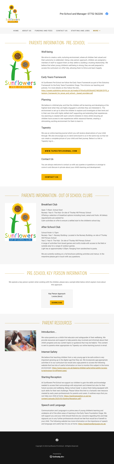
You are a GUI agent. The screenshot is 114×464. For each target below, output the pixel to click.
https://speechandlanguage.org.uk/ (92, 424)
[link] (13, 14)
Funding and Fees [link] (43, 31)
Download (57, 303)
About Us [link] (26, 31)
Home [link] (16, 31)
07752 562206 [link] (95, 13)
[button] (97, 30)
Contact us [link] (61, 31)
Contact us (51, 177)
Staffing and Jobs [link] (80, 31)
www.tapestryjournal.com (61, 151)
